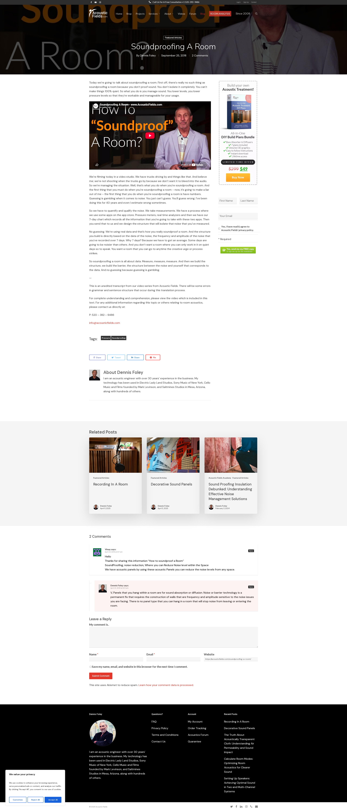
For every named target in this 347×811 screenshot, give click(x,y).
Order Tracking (197, 728)
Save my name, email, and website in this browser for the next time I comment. (140, 666)
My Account (195, 721)
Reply (251, 551)
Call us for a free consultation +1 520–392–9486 (175, 2)
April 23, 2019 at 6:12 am (119, 588)
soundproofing (118, 338)
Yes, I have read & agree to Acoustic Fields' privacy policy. (237, 228)
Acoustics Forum (198, 735)
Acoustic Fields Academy (220, 478)
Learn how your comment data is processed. (166, 685)
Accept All (53, 800)
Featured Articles (173, 37)
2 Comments (200, 55)
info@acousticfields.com (104, 323)
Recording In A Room (236, 721)
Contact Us (159, 741)
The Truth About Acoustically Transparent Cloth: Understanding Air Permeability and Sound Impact (239, 743)
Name (93, 654)
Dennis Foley (148, 55)
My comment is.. (99, 624)
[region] (35, 788)
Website (209, 654)
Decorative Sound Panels (239, 728)
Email (151, 654)
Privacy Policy (160, 728)
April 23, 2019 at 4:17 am (114, 552)
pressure (106, 338)
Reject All (35, 800)
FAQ (154, 721)
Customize (18, 800)
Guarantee (194, 741)
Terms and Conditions (165, 735)
